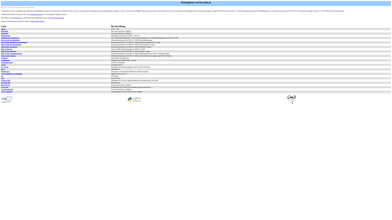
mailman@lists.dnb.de (37, 21)
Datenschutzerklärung (57, 18)
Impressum (17, 18)
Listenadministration (36, 14)
